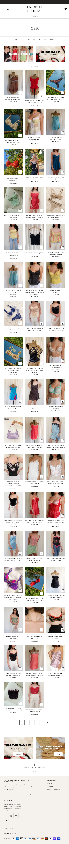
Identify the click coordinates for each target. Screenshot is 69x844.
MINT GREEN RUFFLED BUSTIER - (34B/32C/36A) (13, 216)
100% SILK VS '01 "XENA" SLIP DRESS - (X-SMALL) (56, 178)
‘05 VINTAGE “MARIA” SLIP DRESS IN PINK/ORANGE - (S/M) (34, 521)
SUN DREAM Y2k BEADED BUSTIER (56, 291)
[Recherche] (8, 9)
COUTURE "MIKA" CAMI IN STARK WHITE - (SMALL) (34, 483)
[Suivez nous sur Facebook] (6, 815)
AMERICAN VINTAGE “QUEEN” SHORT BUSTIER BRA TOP (34, 178)
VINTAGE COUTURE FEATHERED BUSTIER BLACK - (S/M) (34, 253)
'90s (28, 39)
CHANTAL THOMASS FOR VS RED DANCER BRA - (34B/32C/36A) (34, 599)
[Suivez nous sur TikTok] (6, 820)
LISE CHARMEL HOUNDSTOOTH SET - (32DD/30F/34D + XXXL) (56, 217)
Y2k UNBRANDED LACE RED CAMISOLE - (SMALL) (34, 711)
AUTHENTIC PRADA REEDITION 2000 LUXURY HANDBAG (13, 446)
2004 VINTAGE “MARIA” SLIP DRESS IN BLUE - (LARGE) (56, 138)
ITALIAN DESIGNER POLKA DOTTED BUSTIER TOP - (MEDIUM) (13, 637)
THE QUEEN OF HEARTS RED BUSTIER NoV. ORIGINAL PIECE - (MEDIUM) (56, 522)
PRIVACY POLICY (51, 787)
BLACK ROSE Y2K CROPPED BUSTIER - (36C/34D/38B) (13, 674)
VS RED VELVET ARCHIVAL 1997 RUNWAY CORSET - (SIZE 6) (34, 102)
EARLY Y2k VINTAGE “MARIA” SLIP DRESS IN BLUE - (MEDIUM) (56, 446)
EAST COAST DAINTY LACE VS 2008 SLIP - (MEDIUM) (56, 596)
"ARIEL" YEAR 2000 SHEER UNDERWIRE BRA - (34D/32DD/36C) (56, 409)
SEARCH (49, 783)
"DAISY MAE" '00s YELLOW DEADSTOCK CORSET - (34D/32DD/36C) (13, 254)
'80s (34, 39)
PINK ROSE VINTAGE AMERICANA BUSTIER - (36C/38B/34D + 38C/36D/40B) (13, 484)
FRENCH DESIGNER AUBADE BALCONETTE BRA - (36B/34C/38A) (13, 370)
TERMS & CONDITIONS (53, 790)
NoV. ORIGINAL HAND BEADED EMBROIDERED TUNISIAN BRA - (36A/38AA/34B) (13, 597)
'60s (45, 39)
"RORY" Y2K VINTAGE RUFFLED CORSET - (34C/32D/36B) (34, 330)
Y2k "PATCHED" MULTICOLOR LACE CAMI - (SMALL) (56, 253)
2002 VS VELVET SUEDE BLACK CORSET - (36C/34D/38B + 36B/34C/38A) (13, 522)
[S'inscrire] (30, 794)
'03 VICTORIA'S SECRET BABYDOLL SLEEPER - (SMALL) (13, 99)
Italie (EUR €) (8, 828)
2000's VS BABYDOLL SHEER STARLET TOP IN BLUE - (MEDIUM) (13, 292)
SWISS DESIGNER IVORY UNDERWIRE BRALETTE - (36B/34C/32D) (56, 367)
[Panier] (64, 9)
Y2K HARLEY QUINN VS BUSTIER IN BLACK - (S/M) (56, 560)
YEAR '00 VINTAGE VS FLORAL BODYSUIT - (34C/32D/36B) (55, 483)
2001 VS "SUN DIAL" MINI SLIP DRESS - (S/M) (34, 408)
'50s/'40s (52, 39)
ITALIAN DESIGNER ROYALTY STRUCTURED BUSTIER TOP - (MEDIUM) (34, 370)
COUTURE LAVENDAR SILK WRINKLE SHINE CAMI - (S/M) (55, 674)
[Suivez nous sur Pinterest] (15, 815)
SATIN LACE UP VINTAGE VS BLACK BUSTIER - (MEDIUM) (56, 330)
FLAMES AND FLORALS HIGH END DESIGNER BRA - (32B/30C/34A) (13, 179)
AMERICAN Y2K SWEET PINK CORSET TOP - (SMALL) (34, 560)
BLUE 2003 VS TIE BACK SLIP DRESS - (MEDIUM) (13, 408)
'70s (39, 39)
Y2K (23, 39)
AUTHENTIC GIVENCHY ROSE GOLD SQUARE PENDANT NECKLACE (34, 637)
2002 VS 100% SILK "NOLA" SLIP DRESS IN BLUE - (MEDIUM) (34, 446)
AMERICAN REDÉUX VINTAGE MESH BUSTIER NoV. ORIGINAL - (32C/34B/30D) (34, 292)
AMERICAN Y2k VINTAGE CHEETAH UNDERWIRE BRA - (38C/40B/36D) (56, 637)
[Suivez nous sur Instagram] (11, 815)
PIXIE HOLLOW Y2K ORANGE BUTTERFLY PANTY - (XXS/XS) (55, 99)
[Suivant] (47, 722)
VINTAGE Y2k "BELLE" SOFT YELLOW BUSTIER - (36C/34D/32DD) (34, 139)
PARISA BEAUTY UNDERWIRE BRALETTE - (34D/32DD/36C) (13, 141)
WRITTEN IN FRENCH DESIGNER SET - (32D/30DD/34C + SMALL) (13, 329)
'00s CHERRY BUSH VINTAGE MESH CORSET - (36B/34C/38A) (13, 709)
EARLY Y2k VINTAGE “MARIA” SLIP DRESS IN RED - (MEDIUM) (34, 216)
